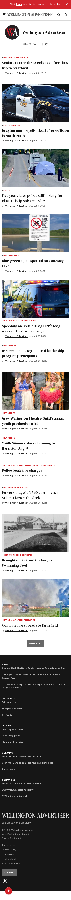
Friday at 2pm (9, 702)
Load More (35, 643)
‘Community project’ (13, 742)
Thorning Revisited (22, 555)
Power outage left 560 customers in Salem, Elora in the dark (31, 495)
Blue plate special (12, 708)
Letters (6, 725)
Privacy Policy (9, 849)
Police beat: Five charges (22, 470)
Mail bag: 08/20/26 (12, 729)
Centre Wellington (26, 465)
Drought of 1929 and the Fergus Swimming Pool (27, 563)
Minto (12, 413)
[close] (67, 4)
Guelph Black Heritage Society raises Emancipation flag (33, 668)
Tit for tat (7, 714)
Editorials (8, 698)
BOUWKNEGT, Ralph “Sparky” (18, 789)
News (6, 57)
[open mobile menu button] (4, 14)
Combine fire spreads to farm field (30, 625)
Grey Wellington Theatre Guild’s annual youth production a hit (33, 421)
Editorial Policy (10, 854)
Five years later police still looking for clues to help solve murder (32, 198)
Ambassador (9, 769)
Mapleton (15, 125)
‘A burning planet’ (12, 735)
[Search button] (59, 14)
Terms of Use (9, 845)
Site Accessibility (11, 863)
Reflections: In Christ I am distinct (21, 756)
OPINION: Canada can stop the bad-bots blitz (27, 762)
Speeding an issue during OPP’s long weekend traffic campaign (31, 328)
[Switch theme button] (66, 14)
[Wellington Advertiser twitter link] (5, 881)
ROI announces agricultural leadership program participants (33, 353)
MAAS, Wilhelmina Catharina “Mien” (22, 783)
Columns (7, 555)
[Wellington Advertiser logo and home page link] (30, 14)
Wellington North (18, 57)
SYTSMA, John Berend (14, 796)
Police (6, 125)
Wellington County (26, 321)
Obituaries (8, 779)
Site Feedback (9, 859)
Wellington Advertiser (16, 73)
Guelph (12, 346)
